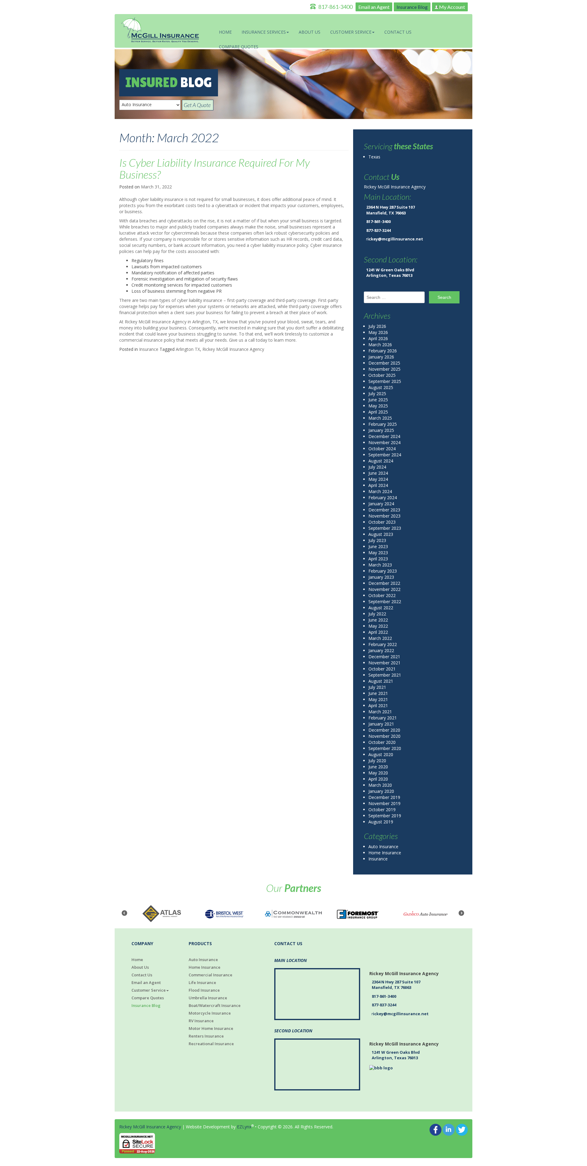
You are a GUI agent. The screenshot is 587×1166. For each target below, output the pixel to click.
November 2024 (384, 442)
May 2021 (378, 699)
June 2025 (378, 400)
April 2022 (378, 632)
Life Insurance (202, 982)
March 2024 (380, 491)
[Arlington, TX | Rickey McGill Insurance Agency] (160, 30)
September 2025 (384, 381)
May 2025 (378, 406)
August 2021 (380, 681)
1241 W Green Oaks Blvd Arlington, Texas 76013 (390, 272)
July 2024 (377, 467)
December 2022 (384, 583)
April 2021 (378, 705)
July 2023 (377, 540)
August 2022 (380, 608)
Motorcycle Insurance (210, 1013)
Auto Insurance (383, 846)
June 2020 (378, 767)
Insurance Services (264, 32)
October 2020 (382, 742)
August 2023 (380, 534)
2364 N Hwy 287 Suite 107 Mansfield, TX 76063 (390, 210)
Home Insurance (384, 853)
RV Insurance (201, 1020)
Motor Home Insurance (211, 1028)
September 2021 (384, 675)
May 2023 (378, 552)
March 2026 (380, 344)
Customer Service (350, 32)
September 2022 (384, 601)
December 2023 (384, 510)
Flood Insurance (204, 990)
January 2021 (381, 724)
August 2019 (380, 822)
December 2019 (384, 797)
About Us (309, 32)
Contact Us (398, 32)
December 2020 (384, 730)
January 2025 (381, 430)
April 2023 (378, 559)
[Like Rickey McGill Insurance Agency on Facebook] (435, 1129)
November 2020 (384, 736)
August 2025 (380, 387)
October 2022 (382, 595)
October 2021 (382, 669)
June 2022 (378, 620)
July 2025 (377, 393)
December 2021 (384, 656)
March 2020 (380, 785)
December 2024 (384, 436)
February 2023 (382, 571)
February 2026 (382, 351)
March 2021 (380, 712)
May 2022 (378, 626)
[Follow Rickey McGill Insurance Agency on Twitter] (462, 1129)
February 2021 (382, 718)
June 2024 (378, 473)
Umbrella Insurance (208, 998)
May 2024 (378, 479)
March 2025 (380, 418)
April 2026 (378, 338)
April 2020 (378, 779)
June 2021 (378, 693)
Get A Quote (198, 105)
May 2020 (378, 773)
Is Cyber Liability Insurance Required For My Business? (214, 168)
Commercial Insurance (210, 975)
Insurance (148, 349)
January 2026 (381, 357)
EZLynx (244, 1127)
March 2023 (380, 565)
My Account (451, 7)
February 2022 (382, 644)
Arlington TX (188, 349)
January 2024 (381, 504)
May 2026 (378, 332)
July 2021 (377, 687)
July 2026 (377, 326)
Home (225, 32)
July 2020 (377, 760)
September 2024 (384, 455)
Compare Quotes (238, 47)
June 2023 (378, 546)
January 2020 (381, 791)
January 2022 (381, 650)
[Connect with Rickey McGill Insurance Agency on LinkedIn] (449, 1129)
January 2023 (381, 577)
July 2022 (377, 614)
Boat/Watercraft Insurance (215, 1005)
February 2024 (382, 497)
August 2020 (380, 754)
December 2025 (384, 363)
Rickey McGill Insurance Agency (233, 349)
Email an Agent (373, 7)
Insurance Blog (412, 7)
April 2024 (378, 485)
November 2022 (384, 589)
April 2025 (378, 412)
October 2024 (382, 448)
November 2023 (384, 516)
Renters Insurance (206, 1036)
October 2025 (382, 375)
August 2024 (380, 461)
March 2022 (380, 638)
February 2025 (382, 424)
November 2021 (384, 663)
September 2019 (384, 816)
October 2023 (382, 522)
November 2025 (384, 369)
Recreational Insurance (211, 1043)
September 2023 (384, 528)
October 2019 (382, 809)
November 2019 (384, 803)
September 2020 (384, 748)
